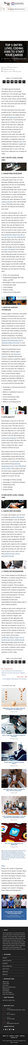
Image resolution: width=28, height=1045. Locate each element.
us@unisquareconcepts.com (13, 1023)
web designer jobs (5, 859)
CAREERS (22, 1036)
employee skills (15, 850)
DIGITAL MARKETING (7, 966)
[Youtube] (13, 1030)
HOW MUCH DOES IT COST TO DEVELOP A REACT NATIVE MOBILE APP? (14, 790)
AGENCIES (5, 958)
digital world (13, 117)
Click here (5, 1000)
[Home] (1, 58)
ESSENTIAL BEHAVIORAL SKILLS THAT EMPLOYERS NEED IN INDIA (13, 466)
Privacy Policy (6, 985)
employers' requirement (11, 852)
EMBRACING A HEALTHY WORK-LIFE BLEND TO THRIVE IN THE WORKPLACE (14, 709)
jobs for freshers (14, 853)
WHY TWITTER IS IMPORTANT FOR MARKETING (14, 844)
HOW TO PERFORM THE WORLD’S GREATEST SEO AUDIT (14, 736)
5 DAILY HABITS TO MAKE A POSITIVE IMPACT (14, 763)
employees (3, 852)
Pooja (4, 67)
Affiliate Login (6, 981)
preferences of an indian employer (12, 855)
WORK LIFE (5, 974)
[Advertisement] (14, 26)
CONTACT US (14, 1037)
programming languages (8, 438)
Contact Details (6, 983)
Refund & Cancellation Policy (9, 987)
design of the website (17, 517)
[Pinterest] (11, 1030)
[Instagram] (7, 1030)
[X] (3, 1030)
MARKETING (5, 971)
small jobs (13, 856)
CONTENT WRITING (7, 960)
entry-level (22, 141)
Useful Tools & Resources (8, 994)
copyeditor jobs (7, 850)
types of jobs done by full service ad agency (15, 857)
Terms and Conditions (7, 992)
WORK (16, 1036)
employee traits (22, 850)
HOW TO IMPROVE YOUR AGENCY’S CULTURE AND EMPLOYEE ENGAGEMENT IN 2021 (14, 817)
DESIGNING (5, 963)
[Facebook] (5, 1030)
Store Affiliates (6, 990)
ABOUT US (5, 1036)
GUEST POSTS (13, 67)
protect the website (9, 249)
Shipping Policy (6, 989)
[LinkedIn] (9, 1030)
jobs (18, 852)
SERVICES (11, 1036)
